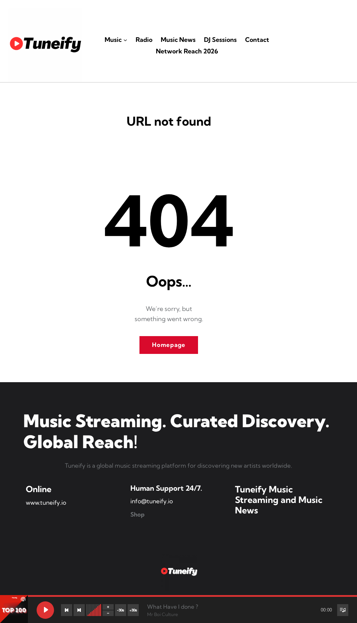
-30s (120, 610)
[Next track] (79, 610)
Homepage (168, 344)
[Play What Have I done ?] (45, 610)
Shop (137, 514)
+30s (133, 610)
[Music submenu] (125, 40)
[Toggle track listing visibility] (342, 610)
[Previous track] (66, 610)
